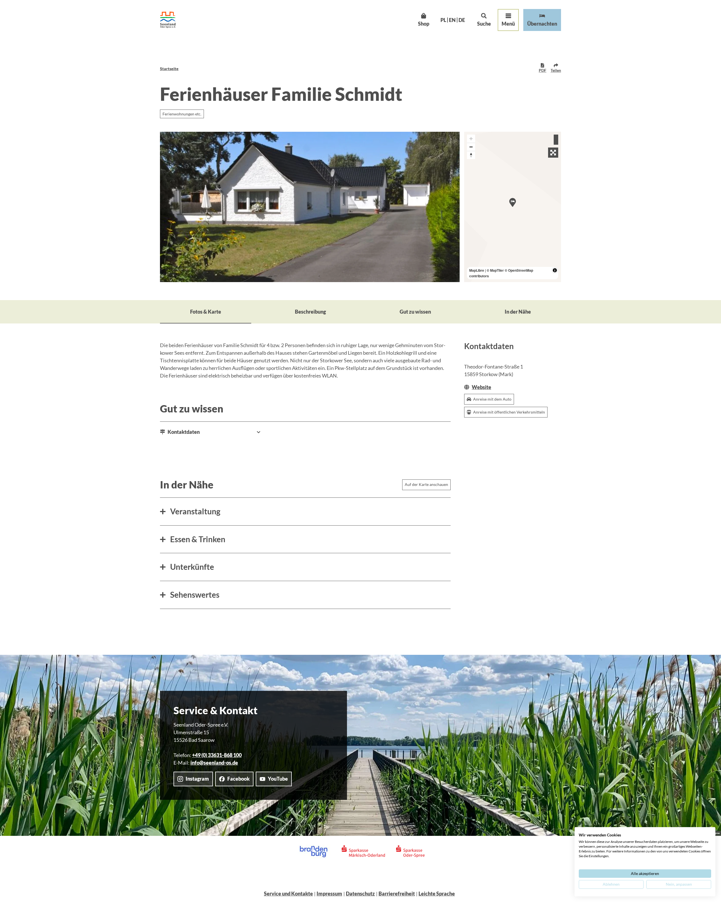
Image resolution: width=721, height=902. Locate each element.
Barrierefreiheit (397, 893)
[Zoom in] (471, 139)
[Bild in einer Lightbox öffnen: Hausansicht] (310, 207)
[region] (512, 207)
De (462, 20)
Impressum (329, 893)
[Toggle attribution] (554, 270)
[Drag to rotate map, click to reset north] (471, 155)
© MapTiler (495, 270)
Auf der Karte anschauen (426, 484)
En (452, 20)
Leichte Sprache (437, 893)
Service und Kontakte (288, 893)
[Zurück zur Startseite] (168, 20)
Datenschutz (360, 893)
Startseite (169, 68)
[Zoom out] (471, 147)
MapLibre (476, 270)
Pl (443, 20)
